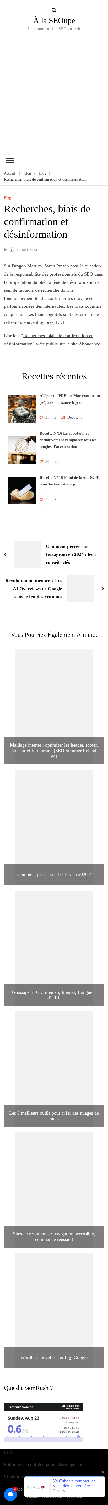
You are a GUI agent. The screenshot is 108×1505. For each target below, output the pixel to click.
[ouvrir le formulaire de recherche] (54, 10)
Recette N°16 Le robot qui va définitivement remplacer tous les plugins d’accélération (68, 440)
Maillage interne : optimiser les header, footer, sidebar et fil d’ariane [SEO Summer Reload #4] (54, 750)
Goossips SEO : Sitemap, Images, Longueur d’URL (54, 995)
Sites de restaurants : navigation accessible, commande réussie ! (54, 1236)
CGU (9, 1452)
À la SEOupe (54, 20)
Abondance (89, 343)
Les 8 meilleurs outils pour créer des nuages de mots (54, 1115)
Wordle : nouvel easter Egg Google (54, 1357)
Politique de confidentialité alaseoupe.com (44, 1464)
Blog (7, 198)
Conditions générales (24, 1476)
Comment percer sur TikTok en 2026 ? (54, 874)
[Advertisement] (54, 97)
